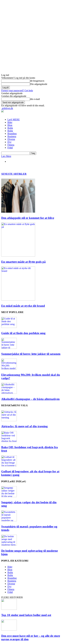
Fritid (10, 147)
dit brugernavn (37, 80)
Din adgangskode (38, 84)
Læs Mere (6, 156)
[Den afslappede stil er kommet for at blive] (18, 211)
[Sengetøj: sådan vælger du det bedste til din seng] (9, 496)
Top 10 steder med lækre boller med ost (26, 615)
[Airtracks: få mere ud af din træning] (9, 420)
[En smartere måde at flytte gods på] (18, 255)
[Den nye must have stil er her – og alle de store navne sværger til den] (9, 629)
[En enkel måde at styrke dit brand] (18, 299)
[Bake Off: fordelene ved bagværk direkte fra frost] (9, 441)
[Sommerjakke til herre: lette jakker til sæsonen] (9, 348)
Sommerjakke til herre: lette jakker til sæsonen (30, 353)
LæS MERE (13, 119)
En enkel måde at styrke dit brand (23, 305)
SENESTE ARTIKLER (14, 174)
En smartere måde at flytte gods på (23, 261)
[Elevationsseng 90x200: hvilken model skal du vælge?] (9, 368)
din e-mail (35, 99)
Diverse (11, 139)
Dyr (9, 142)
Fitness (10, 144)
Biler (9, 122)
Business (11, 136)
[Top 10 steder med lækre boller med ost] (9, 609)
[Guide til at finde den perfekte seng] (9, 327)
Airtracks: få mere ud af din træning (24, 426)
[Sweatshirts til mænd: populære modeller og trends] (9, 520)
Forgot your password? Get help (17, 90)
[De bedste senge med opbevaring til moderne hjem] (9, 544)
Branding (12, 133)
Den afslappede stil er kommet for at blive (27, 218)
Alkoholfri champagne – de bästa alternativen (30, 399)
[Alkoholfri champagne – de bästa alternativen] (9, 393)
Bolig (10, 128)
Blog (9, 125)
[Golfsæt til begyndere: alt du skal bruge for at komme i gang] (9, 465)
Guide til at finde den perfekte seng (23, 333)
